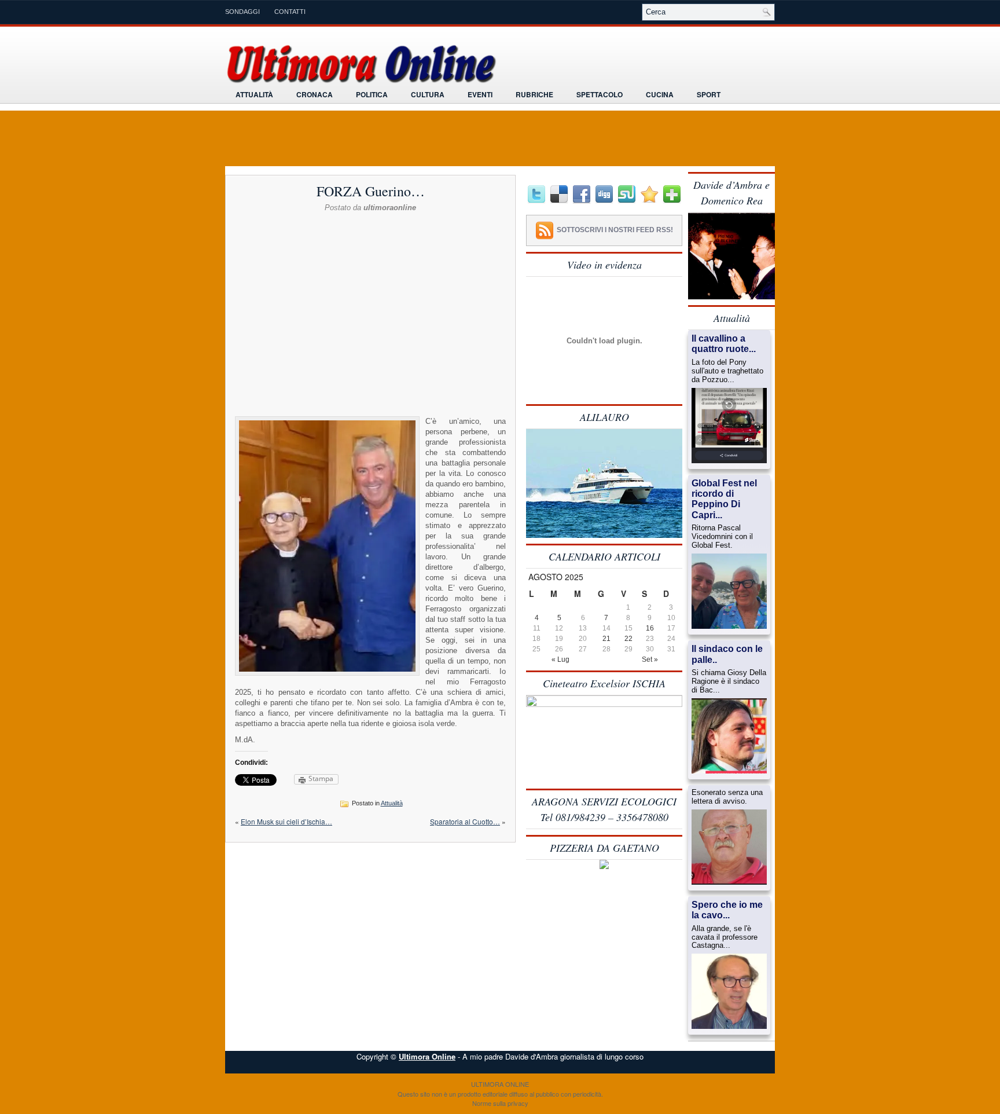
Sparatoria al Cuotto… (465, 821)
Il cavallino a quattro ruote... (724, 344)
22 (628, 639)
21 (606, 639)
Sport (708, 94)
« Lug (560, 659)
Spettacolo (599, 94)
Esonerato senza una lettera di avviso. (727, 797)
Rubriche (534, 94)
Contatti (290, 11)
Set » (650, 659)
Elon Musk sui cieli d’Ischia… (286, 821)
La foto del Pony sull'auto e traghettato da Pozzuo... (727, 371)
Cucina (660, 94)
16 (650, 628)
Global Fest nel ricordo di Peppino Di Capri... (724, 499)
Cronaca (314, 94)
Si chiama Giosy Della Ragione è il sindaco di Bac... (729, 681)
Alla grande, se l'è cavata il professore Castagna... (725, 937)
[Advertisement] (370, 241)
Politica (372, 94)
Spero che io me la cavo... (727, 910)
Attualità (254, 94)
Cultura (427, 94)
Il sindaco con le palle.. (727, 654)
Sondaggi (242, 11)
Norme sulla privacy (500, 1103)
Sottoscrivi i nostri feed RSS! (615, 230)
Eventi (480, 94)
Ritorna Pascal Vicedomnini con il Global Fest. (722, 536)
